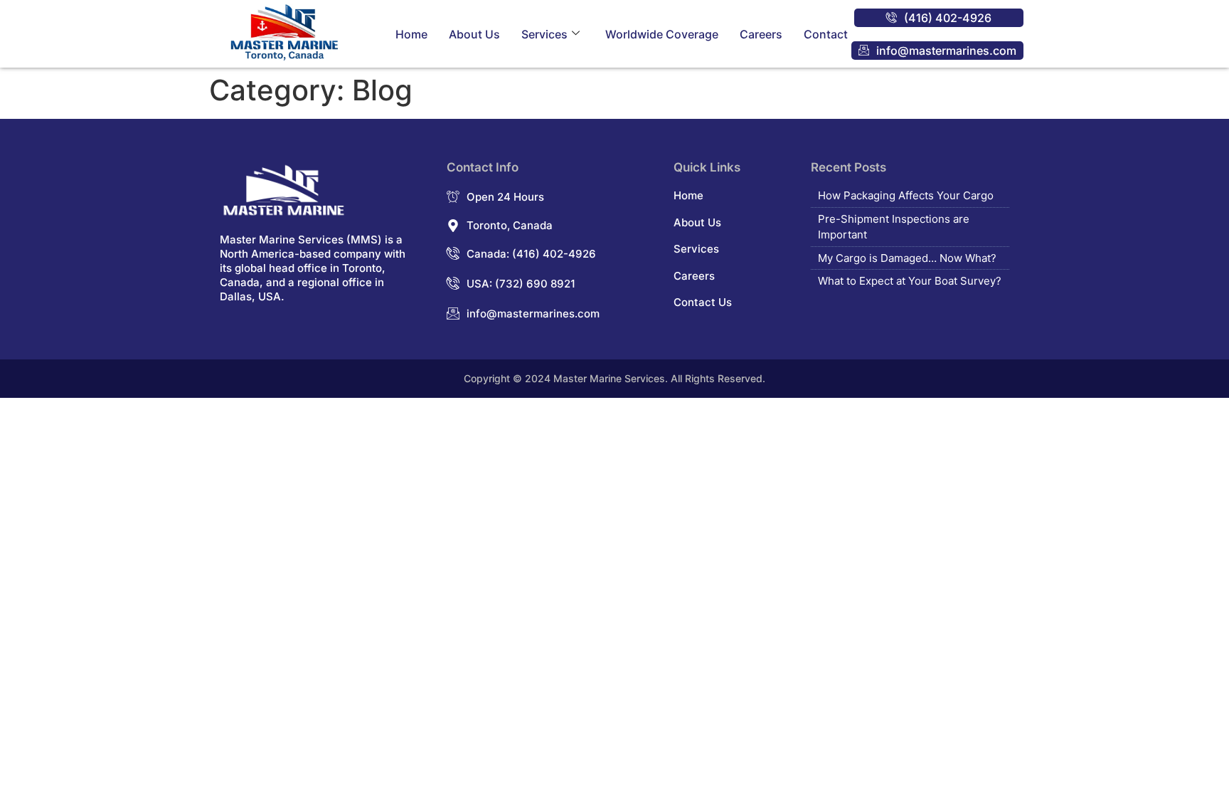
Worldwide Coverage (661, 34)
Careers (761, 34)
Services (544, 34)
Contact (826, 34)
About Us (474, 34)
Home (411, 34)
